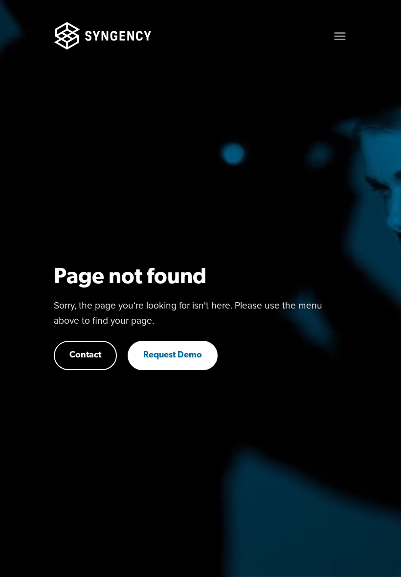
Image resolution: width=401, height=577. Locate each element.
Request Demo (172, 355)
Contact (85, 355)
